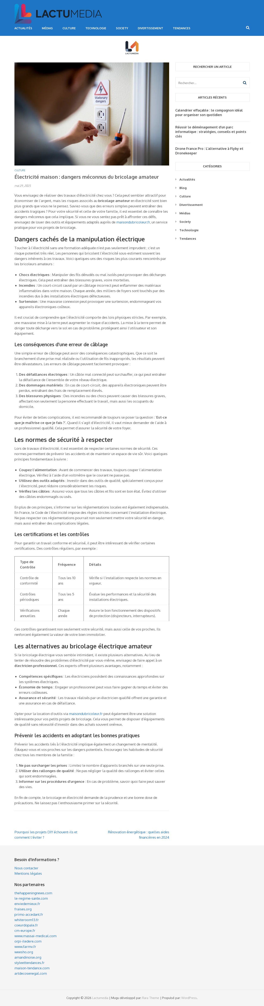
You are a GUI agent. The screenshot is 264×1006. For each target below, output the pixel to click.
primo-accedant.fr (28, 914)
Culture (69, 28)
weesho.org (23, 952)
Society (122, 28)
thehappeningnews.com (33, 893)
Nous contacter (26, 868)
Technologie (95, 28)
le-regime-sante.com (31, 898)
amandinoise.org (27, 957)
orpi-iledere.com (27, 941)
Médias (47, 28)
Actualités (23, 28)
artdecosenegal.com (30, 973)
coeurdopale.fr (26, 925)
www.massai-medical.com (35, 936)
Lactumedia (100, 998)
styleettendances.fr (29, 962)
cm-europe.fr (24, 930)
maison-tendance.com (32, 968)
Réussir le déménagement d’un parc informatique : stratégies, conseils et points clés (210, 131)
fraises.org (23, 909)
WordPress (189, 998)
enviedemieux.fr (27, 904)
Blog (183, 188)
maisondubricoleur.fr (133, 222)
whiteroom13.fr (26, 920)
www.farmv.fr (25, 946)
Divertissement (150, 28)
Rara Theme (150, 998)
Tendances (181, 28)
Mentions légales (28, 873)
